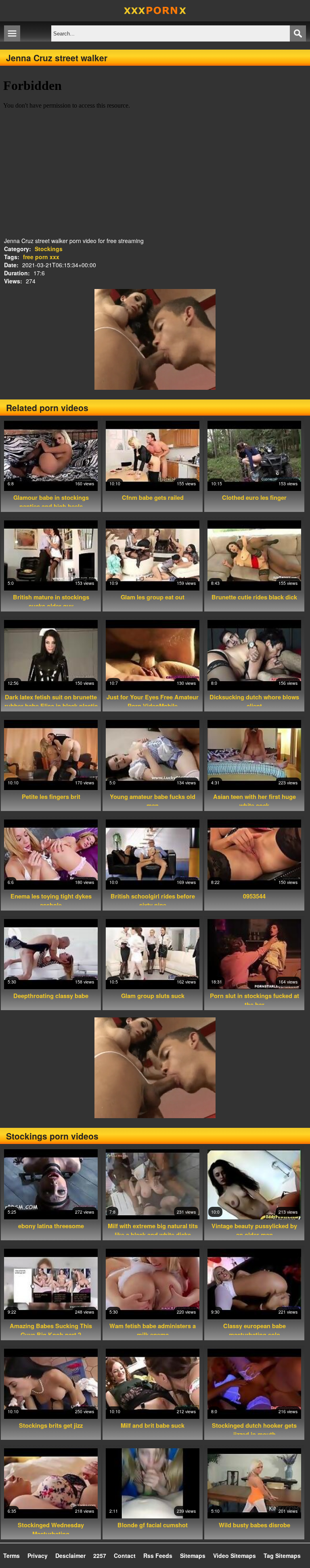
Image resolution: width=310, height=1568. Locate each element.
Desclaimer (70, 1555)
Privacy (37, 1555)
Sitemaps (192, 1555)
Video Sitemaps (234, 1555)
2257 (99, 1555)
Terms (11, 1555)
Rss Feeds (157, 1555)
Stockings (49, 249)
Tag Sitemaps (282, 1555)
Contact (125, 1555)
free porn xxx (41, 257)
